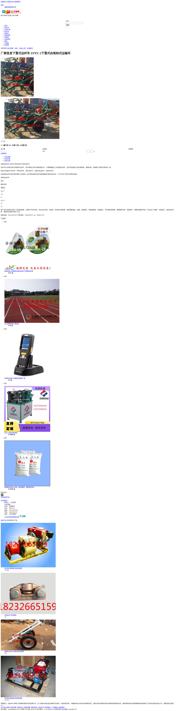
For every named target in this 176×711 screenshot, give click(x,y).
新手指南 (13, 707)
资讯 (5, 41)
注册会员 (10, 1)
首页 (2, 5)
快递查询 (62, 707)
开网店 (6, 37)
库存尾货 (7, 35)
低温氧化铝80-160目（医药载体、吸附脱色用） (19, 487)
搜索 (67, 25)
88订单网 (10, 48)
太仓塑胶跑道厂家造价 (11, 323)
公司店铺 (7, 504)
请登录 (3, 1)
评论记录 (7, 158)
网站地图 (27, 707)
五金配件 (30, 48)
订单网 (65, 709)
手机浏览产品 (5, 497)
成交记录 (7, 160)
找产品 (6, 31)
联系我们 (48, 707)
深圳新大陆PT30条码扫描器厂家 (14, 378)
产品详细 (7, 157)
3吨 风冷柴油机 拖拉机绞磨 (13, 568)
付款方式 (41, 707)
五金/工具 (22, 48)
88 (62, 709)
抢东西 (6, 45)
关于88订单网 (5, 707)
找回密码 (17, 1)
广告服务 (55, 707)
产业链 (6, 43)
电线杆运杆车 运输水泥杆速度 (14, 651)
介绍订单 (7, 29)
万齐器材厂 (4, 500)
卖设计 (6, 33)
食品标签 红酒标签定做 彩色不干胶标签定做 (18, 271)
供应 (16, 48)
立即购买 (4, 153)
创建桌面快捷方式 (10, 7)
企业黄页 (7, 39)
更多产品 (4, 520)
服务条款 (34, 707)
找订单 (6, 27)
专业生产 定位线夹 (10, 615)
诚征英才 (20, 707)
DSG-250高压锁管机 (10, 432)
